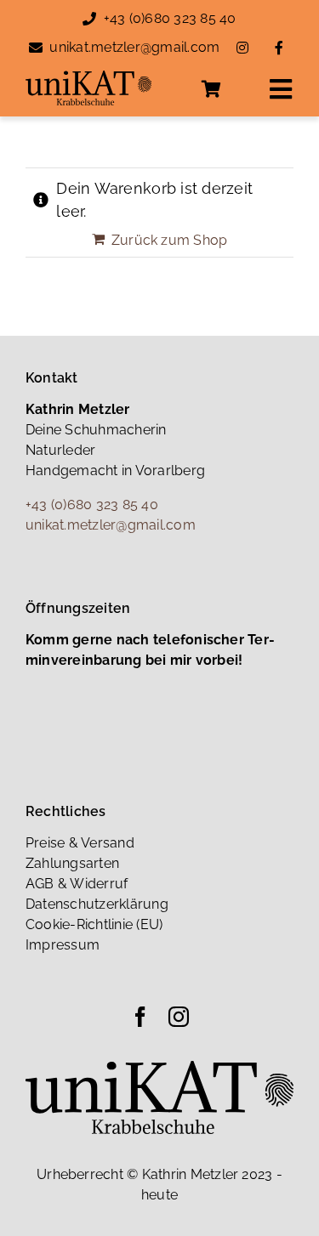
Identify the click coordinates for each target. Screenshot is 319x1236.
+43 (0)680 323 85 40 (170, 18)
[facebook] (140, 1016)
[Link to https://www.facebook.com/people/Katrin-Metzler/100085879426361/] (279, 47)
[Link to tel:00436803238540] (89, 19)
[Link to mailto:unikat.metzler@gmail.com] (36, 47)
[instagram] (178, 1016)
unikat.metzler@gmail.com (134, 47)
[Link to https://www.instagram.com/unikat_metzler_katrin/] (242, 47)
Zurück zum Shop (169, 240)
